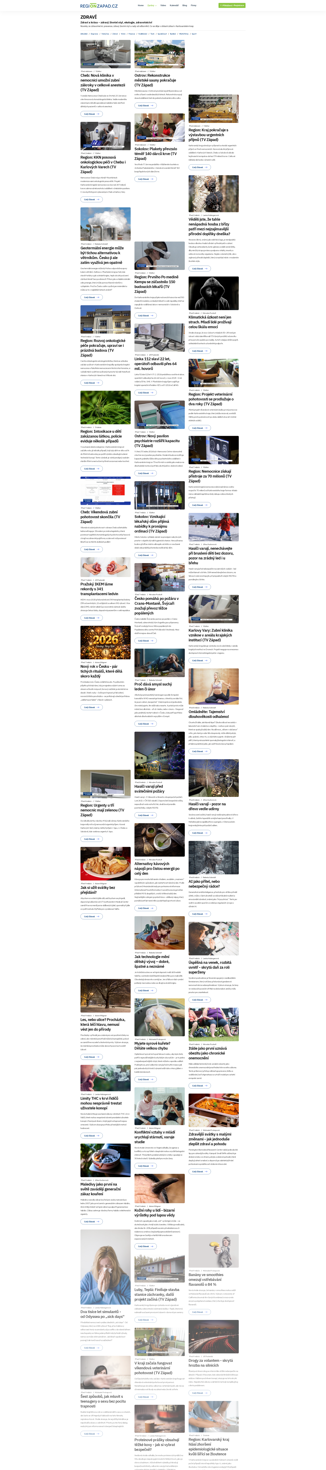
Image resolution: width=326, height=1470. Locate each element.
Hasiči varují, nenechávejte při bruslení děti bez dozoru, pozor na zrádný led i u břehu (211, 555)
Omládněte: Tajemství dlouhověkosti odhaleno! (209, 714)
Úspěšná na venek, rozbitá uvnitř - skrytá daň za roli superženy (210, 967)
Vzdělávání (142, 34)
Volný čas (105, 34)
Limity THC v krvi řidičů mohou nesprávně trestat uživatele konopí (101, 1103)
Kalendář (174, 5)
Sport (194, 34)
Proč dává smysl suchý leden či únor (153, 686)
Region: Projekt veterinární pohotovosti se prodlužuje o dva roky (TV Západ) (211, 399)
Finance (132, 34)
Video (163, 5)
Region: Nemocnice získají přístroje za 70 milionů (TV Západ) (210, 476)
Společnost (162, 34)
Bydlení (173, 34)
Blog (184, 5)
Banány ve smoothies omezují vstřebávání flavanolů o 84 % (206, 1279)
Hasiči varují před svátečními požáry (149, 789)
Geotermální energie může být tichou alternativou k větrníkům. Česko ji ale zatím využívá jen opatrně (102, 255)
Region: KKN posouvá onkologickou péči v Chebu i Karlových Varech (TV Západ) (103, 164)
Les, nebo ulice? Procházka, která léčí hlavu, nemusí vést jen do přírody (102, 1024)
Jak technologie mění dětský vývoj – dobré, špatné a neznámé (151, 961)
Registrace (239, 5)
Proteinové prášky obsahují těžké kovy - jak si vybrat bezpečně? (156, 1444)
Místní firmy (183, 34)
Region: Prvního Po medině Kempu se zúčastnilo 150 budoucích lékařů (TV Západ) (156, 284)
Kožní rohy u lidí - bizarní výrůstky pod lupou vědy (154, 1212)
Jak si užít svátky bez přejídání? (97, 890)
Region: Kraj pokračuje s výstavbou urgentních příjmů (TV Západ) (208, 134)
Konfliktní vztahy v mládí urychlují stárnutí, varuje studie (154, 1137)
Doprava (94, 34)
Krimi (123, 34)
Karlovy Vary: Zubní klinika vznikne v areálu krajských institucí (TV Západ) (211, 635)
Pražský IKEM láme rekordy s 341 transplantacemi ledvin (99, 588)
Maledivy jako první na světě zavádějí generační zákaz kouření (100, 1189)
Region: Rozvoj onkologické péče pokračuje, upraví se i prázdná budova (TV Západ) (102, 348)
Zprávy (151, 5)
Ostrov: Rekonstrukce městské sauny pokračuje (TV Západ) (155, 80)
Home (141, 5)
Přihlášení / (227, 5)
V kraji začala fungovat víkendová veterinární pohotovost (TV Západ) (153, 1368)
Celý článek (89, 114)
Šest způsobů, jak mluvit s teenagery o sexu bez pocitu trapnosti (103, 1401)
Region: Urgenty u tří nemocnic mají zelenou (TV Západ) (102, 810)
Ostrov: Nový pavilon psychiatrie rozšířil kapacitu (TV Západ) (157, 440)
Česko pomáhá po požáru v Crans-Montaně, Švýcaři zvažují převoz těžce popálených (156, 605)
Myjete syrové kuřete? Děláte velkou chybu (152, 1046)
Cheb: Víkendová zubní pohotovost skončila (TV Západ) (100, 516)
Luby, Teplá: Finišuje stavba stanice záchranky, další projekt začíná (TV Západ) (156, 1294)
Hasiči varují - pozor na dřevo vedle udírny (207, 806)
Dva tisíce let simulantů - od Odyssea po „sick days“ (102, 1314)
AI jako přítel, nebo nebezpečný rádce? (204, 884)
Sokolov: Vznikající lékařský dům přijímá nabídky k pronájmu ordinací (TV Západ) (151, 524)
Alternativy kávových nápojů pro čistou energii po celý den (156, 868)
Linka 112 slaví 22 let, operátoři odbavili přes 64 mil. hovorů (155, 363)
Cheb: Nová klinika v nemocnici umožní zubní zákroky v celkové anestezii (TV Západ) (102, 82)
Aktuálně (83, 34)
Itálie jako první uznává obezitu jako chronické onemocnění (208, 1053)
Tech (152, 34)
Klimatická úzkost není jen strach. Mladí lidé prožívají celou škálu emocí (210, 322)
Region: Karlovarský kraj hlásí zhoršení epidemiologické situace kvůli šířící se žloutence (209, 1446)
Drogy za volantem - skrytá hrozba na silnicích (211, 1363)
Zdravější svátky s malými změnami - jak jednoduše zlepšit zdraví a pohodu (210, 1139)
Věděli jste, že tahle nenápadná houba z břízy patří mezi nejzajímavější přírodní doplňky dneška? (209, 226)
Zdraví (115, 34)
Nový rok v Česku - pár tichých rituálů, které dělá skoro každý (101, 671)
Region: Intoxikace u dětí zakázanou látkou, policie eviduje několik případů (101, 436)
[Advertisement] (213, 64)
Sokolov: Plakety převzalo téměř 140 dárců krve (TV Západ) (155, 153)
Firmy (193, 5)
